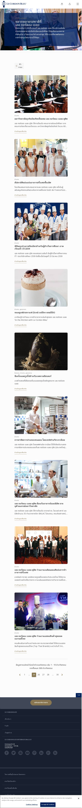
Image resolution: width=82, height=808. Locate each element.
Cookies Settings (32, 804)
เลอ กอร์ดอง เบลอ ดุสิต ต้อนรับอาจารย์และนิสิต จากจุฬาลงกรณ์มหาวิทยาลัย (39, 505)
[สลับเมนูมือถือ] (77, 4)
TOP (78, 695)
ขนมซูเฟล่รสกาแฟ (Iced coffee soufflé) (35, 312)
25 (34, 674)
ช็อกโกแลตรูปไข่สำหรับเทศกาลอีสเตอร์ (33, 376)
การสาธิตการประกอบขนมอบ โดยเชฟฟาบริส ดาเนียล (40, 440)
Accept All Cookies (47, 804)
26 (39, 674)
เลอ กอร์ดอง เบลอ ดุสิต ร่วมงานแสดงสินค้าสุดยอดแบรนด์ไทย (38, 637)
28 (48, 674)
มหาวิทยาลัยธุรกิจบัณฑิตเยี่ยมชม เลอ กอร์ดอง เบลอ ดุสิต (41, 119)
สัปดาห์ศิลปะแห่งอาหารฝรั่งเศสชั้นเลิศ (33, 182)
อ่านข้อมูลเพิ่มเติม (21, 131)
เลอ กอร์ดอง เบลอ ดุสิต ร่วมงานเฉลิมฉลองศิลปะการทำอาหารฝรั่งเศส (40, 571)
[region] (41, 801)
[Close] (78, 798)
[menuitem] (62, 4)
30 (57, 674)
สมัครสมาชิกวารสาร (41, 702)
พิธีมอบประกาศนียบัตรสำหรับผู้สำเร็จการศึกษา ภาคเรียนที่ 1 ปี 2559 (39, 247)
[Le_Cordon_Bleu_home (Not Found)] (14, 4)
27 (43, 674)
